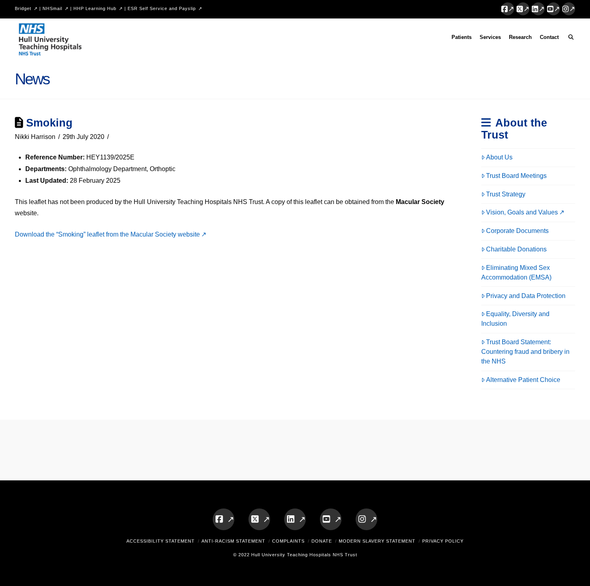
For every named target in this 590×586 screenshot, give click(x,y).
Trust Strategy (505, 194)
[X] (523, 8)
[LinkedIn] (538, 8)
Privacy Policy (443, 541)
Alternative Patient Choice (523, 379)
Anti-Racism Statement (233, 541)
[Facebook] (507, 8)
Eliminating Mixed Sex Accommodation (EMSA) (516, 272)
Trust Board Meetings (516, 175)
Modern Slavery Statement (377, 541)
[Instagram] (568, 8)
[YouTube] (553, 8)
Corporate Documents (517, 230)
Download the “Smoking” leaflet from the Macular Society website (107, 234)
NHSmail (52, 8)
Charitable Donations (516, 249)
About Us (499, 157)
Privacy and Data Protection (526, 295)
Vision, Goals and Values (522, 212)
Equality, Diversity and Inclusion (515, 318)
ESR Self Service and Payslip (162, 8)
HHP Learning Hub (94, 8)
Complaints (288, 541)
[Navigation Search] (569, 38)
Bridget (23, 8)
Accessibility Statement (160, 541)
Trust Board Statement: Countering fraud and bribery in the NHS (525, 352)
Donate (321, 541)
